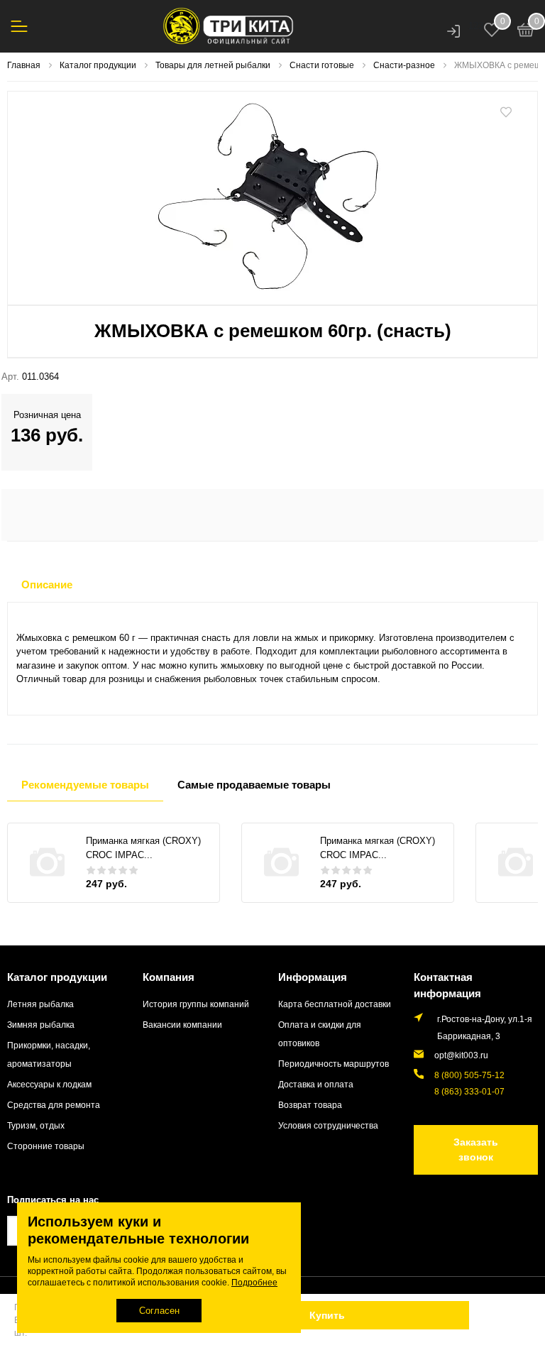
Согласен (159, 1310)
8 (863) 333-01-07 (469, 1091)
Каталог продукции (57, 977)
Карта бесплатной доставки (334, 1004)
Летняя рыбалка (40, 1004)
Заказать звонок (475, 1149)
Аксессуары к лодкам (49, 1084)
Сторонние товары (45, 1146)
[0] (525, 32)
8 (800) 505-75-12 (469, 1075)
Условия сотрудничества (328, 1125)
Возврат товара (310, 1104)
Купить (327, 1315)
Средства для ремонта (53, 1104)
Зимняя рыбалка (41, 1024)
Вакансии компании (182, 1024)
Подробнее (254, 1283)
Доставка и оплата (315, 1084)
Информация (312, 977)
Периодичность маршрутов (333, 1063)
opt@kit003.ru (461, 1055)
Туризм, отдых (36, 1125)
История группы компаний (196, 1004)
